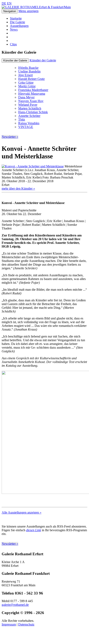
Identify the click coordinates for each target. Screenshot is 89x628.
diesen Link (33, 530)
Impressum (9, 624)
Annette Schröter (29, 116)
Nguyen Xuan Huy (30, 101)
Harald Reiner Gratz (31, 79)
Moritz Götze (27, 86)
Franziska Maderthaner (33, 90)
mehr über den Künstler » (18, 188)
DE (4, 3)
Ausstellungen (19, 26)
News (14, 29)
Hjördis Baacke (28, 67)
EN (9, 3)
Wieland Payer (27, 104)
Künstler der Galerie (43, 60)
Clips (13, 44)
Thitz (21, 119)
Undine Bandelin (29, 71)
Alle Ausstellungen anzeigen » (21, 512)
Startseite (16, 18)
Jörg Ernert (25, 75)
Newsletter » (10, 136)
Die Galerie (17, 22)
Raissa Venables (28, 123)
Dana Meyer (26, 97)
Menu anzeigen (28, 11)
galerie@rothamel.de (15, 604)
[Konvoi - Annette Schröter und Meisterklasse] (33, 166)
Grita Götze (26, 82)
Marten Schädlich (29, 108)
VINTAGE (25, 127)
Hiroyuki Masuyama (31, 93)
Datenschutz (26, 624)
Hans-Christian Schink (33, 112)
